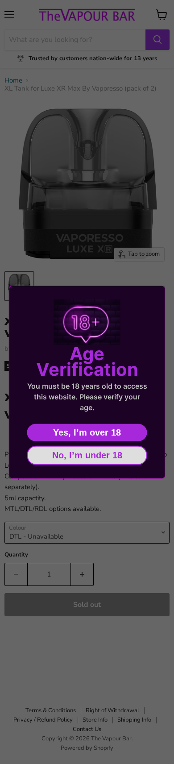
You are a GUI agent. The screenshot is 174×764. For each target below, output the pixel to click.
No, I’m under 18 (87, 455)
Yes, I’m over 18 (87, 432)
